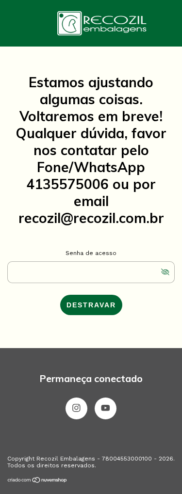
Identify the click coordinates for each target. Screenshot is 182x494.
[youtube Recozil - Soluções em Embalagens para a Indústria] (105, 408)
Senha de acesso (91, 253)
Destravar (91, 305)
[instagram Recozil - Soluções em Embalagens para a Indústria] (76, 408)
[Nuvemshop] (37, 481)
